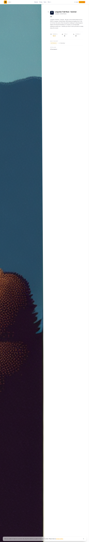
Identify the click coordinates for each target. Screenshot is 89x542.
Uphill (65, 34)
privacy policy (59, 538)
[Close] (83, 539)
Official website (53, 49)
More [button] (49, 2)
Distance (55, 34)
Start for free (82, 2)
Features (36, 2)
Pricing (40, 2)
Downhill (77, 34)
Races (45, 2)
